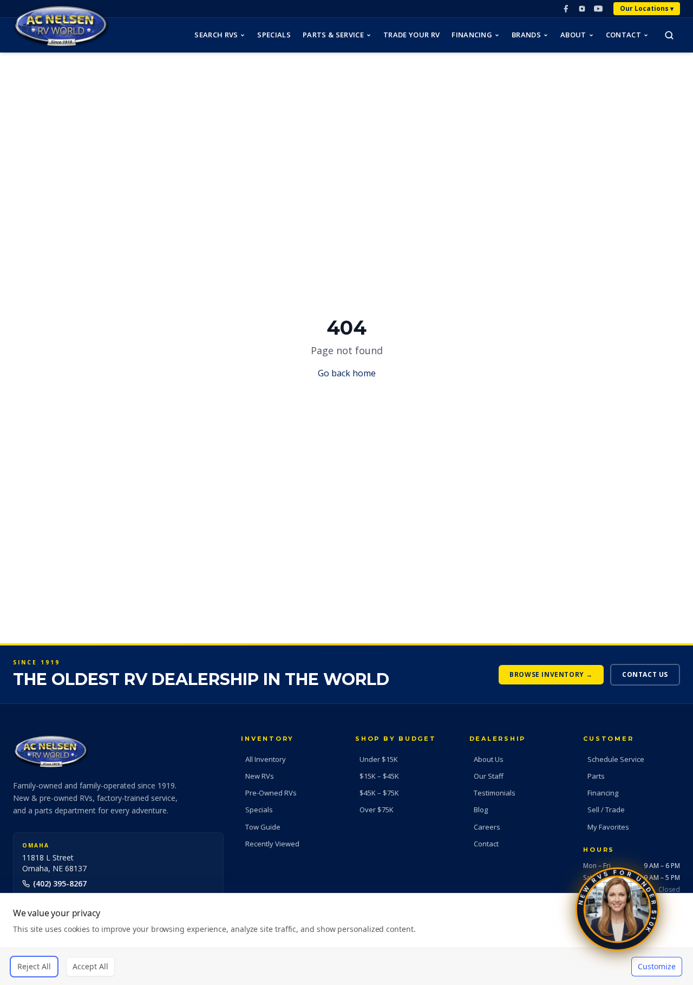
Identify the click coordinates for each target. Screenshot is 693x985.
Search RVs (216, 35)
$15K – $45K (379, 776)
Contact (623, 35)
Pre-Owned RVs (271, 793)
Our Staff (489, 776)
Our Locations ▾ (647, 8)
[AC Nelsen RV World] (61, 26)
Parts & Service (333, 35)
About (573, 35)
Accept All (90, 966)
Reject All (34, 966)
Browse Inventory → (551, 674)
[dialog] (346, 939)
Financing (472, 35)
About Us (489, 759)
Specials (274, 35)
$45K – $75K (379, 793)
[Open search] (669, 35)
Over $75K (376, 809)
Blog (481, 809)
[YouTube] (598, 8)
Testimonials (494, 793)
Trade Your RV (411, 35)
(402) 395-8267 (60, 883)
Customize (657, 966)
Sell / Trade (606, 809)
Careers (487, 827)
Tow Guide (262, 827)
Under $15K (378, 759)
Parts (596, 776)
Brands (526, 35)
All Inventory (265, 759)
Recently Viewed (272, 844)
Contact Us (645, 674)
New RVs (259, 776)
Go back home (347, 373)
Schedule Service (615, 759)
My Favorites (608, 827)
